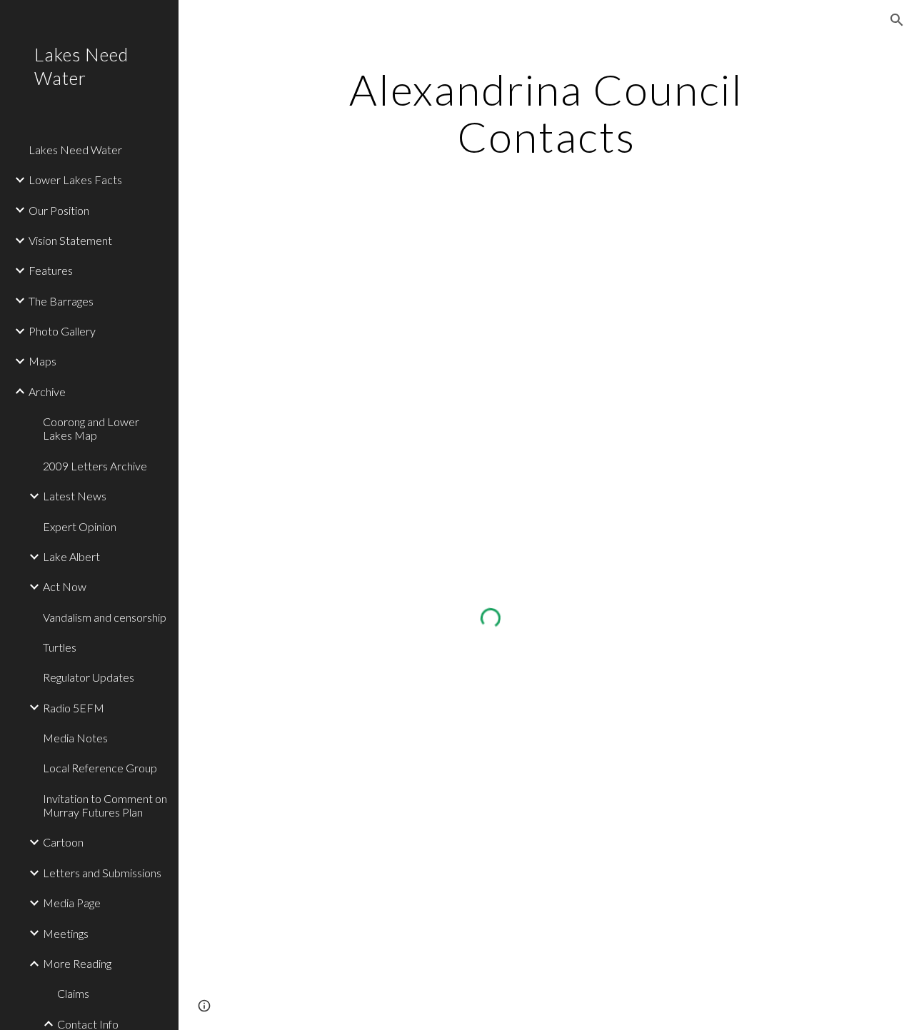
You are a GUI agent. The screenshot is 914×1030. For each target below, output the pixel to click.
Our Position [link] (59, 210)
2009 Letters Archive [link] (95, 466)
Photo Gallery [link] (62, 331)
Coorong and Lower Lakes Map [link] (91, 428)
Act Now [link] (64, 586)
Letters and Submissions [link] (102, 872)
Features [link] (51, 270)
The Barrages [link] (61, 301)
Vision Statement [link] (70, 240)
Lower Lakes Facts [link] (75, 179)
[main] (546, 113)
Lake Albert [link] (71, 556)
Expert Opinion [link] (79, 526)
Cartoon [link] (63, 842)
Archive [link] (47, 391)
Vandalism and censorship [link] (104, 617)
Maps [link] (42, 361)
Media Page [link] (72, 902)
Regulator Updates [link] (88, 677)
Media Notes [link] (75, 737)
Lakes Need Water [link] (75, 149)
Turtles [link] (59, 647)
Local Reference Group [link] (100, 767)
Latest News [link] (74, 496)
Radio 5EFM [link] (73, 708)
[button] (897, 20)
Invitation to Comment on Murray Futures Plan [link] (105, 805)
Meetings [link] (66, 933)
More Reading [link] (77, 963)
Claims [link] (73, 993)
